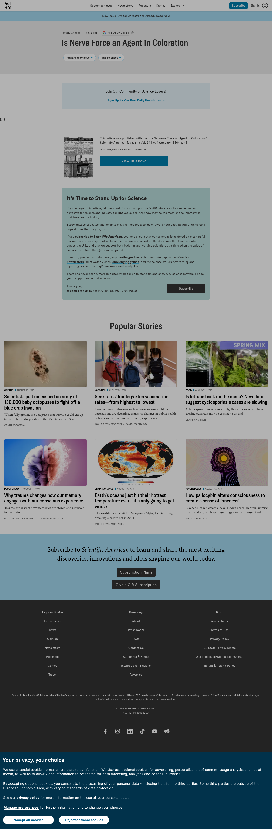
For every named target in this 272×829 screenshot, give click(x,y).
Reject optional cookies (84, 820)
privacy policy (28, 797)
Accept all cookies (28, 820)
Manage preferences (21, 807)
